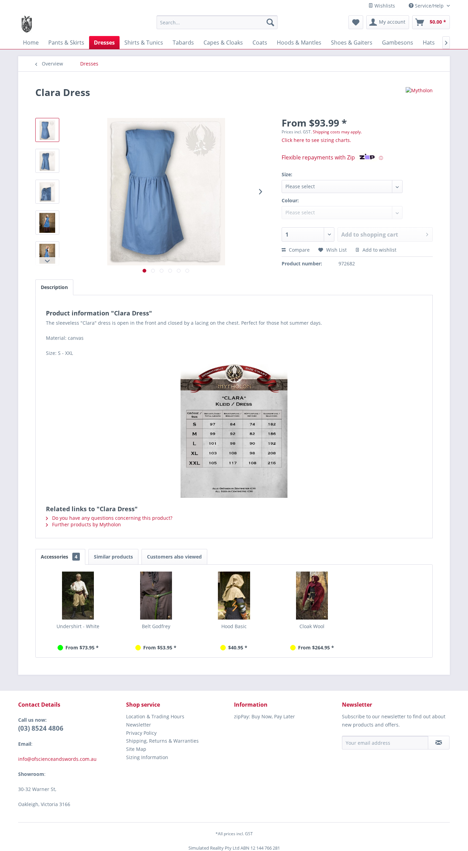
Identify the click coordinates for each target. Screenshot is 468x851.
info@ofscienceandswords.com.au (58, 759)
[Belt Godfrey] (156, 596)
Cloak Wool (311, 626)
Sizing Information (147, 757)
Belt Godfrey (156, 626)
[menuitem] (217, 22)
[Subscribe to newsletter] (438, 743)
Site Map (136, 749)
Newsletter (138, 724)
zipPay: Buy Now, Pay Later (264, 716)
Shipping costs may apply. (337, 132)
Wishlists (384, 5)
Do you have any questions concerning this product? (111, 518)
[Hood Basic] (234, 596)
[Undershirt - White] (78, 596)
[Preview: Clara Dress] (47, 130)
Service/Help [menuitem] (429, 5)
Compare (298, 250)
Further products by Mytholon (86, 524)
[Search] (270, 22)
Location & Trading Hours (155, 716)
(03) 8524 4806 (40, 728)
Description (54, 287)
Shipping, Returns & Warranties (162, 741)
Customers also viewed (174, 556)
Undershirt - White (78, 626)
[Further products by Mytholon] (419, 99)
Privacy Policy (141, 733)
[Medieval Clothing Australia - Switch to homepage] (27, 24)
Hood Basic (234, 626)
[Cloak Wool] (312, 596)
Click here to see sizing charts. (316, 140)
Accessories (59, 556)
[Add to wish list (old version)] (355, 22)
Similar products (113, 556)
